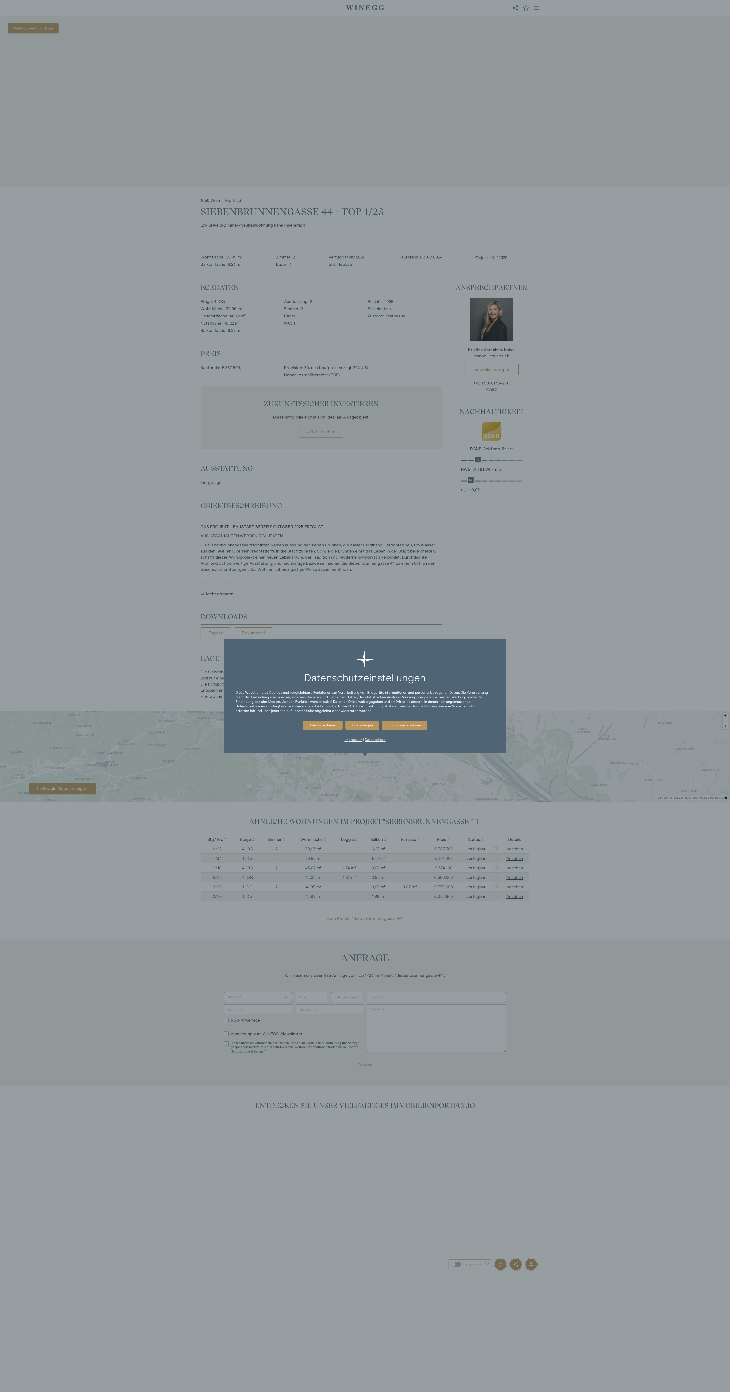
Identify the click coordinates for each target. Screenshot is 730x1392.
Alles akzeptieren (322, 725)
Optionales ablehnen (405, 725)
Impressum (353, 740)
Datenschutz (375, 740)
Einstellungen (362, 725)
